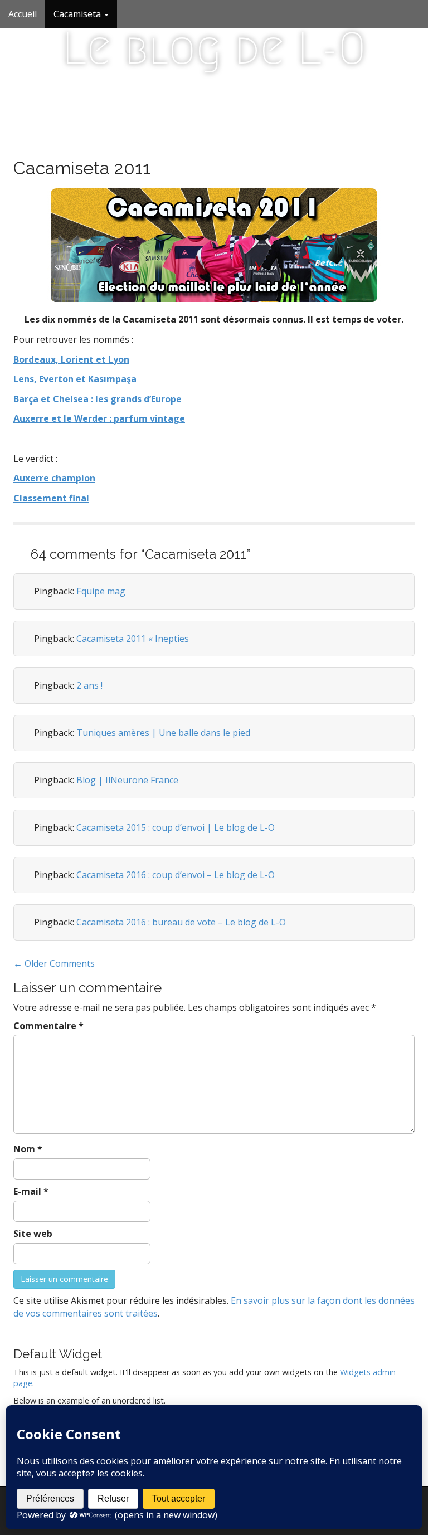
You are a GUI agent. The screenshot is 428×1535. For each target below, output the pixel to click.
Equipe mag (100, 591)
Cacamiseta (78, 14)
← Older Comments (54, 963)
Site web (32, 1233)
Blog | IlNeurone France (127, 780)
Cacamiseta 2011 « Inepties (132, 638)
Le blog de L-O (214, 48)
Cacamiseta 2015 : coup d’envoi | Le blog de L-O (175, 827)
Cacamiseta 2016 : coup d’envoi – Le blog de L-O (175, 875)
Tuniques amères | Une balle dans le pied (163, 733)
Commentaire (48, 1026)
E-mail (30, 1191)
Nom (27, 1149)
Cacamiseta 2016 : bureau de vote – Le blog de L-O (181, 922)
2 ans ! (89, 685)
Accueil (22, 14)
